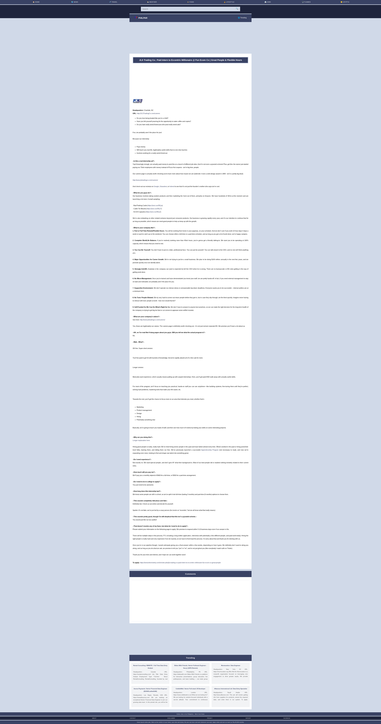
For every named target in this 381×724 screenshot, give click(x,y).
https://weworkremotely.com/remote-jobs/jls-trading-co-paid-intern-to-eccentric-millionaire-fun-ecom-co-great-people (180, 562)
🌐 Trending (242, 18)
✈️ (113, 2)
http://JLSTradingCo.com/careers (148, 113)
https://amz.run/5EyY (154, 209)
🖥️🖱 (306, 2)
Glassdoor (163, 186)
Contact (133, 718)
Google (156, 186)
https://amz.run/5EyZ (153, 212)
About (94, 718)
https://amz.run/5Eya (155, 205)
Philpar (142, 18)
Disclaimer (171, 718)
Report (248, 718)
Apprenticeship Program (209, 450)
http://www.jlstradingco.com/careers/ (145, 180)
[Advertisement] (190, 38)
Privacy (209, 718)
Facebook (286, 718)
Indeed (171, 186)
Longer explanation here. (141, 440)
